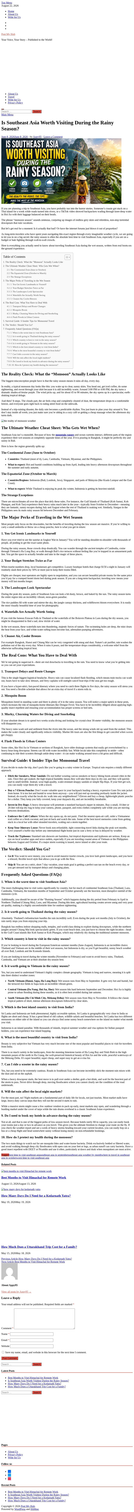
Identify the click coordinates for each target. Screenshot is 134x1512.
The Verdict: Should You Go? (19, 325)
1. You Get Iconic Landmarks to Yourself (28, 284)
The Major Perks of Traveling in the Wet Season (27, 280)
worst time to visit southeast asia (32, 1157)
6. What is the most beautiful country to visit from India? (35, 350)
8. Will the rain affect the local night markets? (30, 358)
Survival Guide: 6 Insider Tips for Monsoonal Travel (29, 321)
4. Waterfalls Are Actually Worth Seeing (27, 295)
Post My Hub (8, 34)
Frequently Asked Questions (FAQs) (22, 329)
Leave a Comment (53, 136)
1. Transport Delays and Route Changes (27, 306)
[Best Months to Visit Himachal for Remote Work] (26, 1171)
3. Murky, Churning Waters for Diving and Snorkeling (34, 313)
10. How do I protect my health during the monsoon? (35, 365)
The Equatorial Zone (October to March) (28, 273)
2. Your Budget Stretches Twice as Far (27, 288)
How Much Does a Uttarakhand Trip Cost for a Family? (39, 1456)
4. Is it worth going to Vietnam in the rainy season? (32, 343)
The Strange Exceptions (21, 277)
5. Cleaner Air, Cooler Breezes (23, 299)
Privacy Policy (15, 102)
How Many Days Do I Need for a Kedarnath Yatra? (36, 1195)
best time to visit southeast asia (24, 1154)
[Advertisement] (67, 67)
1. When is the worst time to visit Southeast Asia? (32, 332)
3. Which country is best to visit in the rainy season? (33, 340)
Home (11, 11)
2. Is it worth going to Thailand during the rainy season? (35, 336)
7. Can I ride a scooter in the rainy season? (29, 354)
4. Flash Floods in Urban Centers (24, 317)
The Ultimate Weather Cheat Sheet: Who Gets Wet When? (32, 266)
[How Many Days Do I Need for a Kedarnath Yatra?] (20, 1189)
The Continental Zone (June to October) (28, 270)
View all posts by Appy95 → (16, 1501)
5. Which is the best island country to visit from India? (34, 347)
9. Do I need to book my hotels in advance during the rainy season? (40, 361)
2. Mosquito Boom (18, 310)
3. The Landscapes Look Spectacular (26, 291)
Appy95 (37, 136)
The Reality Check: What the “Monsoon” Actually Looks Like (34, 262)
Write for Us (14, 17)
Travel (11, 96)
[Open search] (2, 109)
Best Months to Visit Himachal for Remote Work (33, 1177)
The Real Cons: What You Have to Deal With (26, 302)
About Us (13, 14)
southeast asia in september (54, 1154)
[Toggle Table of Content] (66, 257)
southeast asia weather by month (84, 1154)
